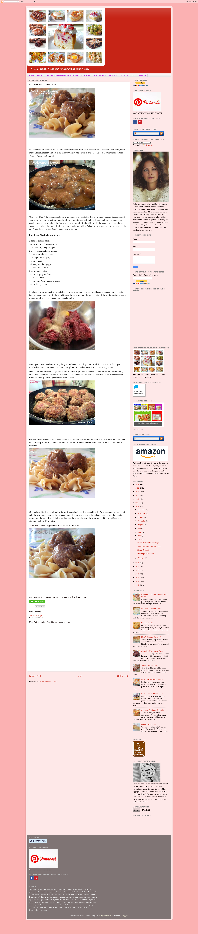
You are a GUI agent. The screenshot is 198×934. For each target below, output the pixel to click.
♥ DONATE (124, 75)
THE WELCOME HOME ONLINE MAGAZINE (62, 75)
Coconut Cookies (147, 622)
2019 (138, 562)
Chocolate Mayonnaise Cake (152, 651)
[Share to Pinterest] (44, 606)
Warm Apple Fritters (149, 665)
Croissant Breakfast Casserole (152, 710)
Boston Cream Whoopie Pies (152, 693)
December (142, 509)
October (141, 517)
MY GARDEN (85, 75)
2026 (138, 484)
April (140, 535)
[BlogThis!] (38, 606)
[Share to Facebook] (42, 606)
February (141, 558)
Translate (149, 145)
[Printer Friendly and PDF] (37, 602)
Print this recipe (36, 615)
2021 (138, 502)
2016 (138, 574)
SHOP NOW (113, 75)
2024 (138, 491)
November (142, 513)
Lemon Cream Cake (148, 724)
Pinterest (140, 122)
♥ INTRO (40, 75)
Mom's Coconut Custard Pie (151, 637)
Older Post (122, 676)
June (140, 532)
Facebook (135, 122)
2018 (138, 566)
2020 (138, 506)
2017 (138, 570)
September (142, 521)
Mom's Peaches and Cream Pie (152, 679)
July (139, 528)
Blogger (124, 915)
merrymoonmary (105, 915)
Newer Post (35, 676)
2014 (138, 581)
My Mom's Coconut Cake (151, 608)
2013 (138, 585)
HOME (31, 75)
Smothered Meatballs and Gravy (149, 546)
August (140, 524)
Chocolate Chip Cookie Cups (148, 542)
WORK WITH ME (100, 75)
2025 (138, 488)
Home (79, 676)
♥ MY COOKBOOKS (139, 75)
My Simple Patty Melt (145, 553)
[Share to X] (40, 606)
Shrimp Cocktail (143, 550)
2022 (138, 499)
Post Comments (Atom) (48, 681)
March (140, 539)
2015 (138, 577)
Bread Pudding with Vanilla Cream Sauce (154, 595)
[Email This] (36, 606)
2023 (138, 495)
